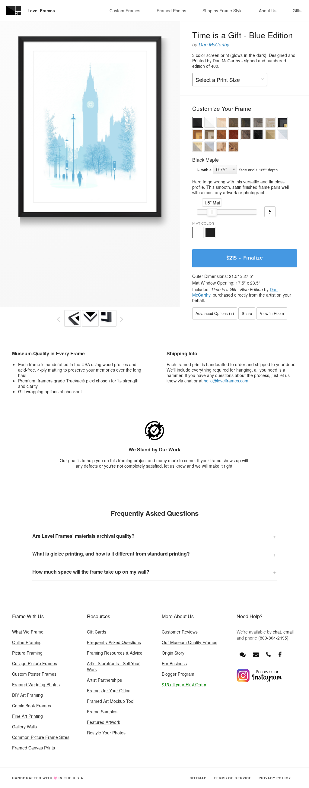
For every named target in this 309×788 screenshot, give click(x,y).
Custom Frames (125, 11)
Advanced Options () (215, 313)
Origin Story (173, 653)
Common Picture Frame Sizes (40, 737)
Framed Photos (171, 11)
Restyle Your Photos (106, 733)
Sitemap (198, 778)
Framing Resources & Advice (114, 653)
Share (247, 313)
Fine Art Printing (27, 716)
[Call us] (268, 654)
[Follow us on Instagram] (259, 680)
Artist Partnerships (104, 680)
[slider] (212, 212)
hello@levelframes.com (226, 381)
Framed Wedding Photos (36, 684)
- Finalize (244, 258)
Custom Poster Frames (34, 674)
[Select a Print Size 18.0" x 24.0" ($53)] (229, 79)
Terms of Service (232, 778)
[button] (197, 123)
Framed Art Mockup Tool (110, 701)
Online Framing (27, 642)
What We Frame (27, 632)
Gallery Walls (24, 727)
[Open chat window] (243, 654)
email (288, 632)
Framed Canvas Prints (33, 748)
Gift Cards (96, 632)
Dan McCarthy (214, 44)
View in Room (272, 313)
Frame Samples (102, 712)
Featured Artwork (103, 722)
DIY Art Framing (27, 695)
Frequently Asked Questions (114, 642)
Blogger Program (178, 674)
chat (277, 632)
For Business (174, 663)
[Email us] (256, 654)
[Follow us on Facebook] (280, 654)
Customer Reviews (180, 632)
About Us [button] (267, 11)
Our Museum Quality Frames (189, 642)
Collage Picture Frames (34, 663)
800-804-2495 (273, 638)
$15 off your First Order (184, 684)
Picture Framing (27, 653)
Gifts (297, 11)
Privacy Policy (275, 778)
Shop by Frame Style (222, 11)
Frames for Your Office (108, 690)
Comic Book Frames (31, 705)
